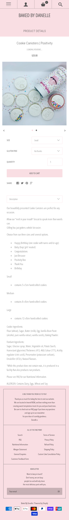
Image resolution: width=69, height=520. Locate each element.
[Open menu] (8, 4)
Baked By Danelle (34, 15)
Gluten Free (12, 150)
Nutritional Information (20, 444)
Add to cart (34, 173)
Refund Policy (49, 444)
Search (20, 434)
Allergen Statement (20, 449)
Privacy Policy (49, 439)
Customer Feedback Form (20, 458)
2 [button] (36, 130)
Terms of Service (49, 434)
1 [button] (32, 130)
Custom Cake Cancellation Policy (49, 454)
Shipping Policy (49, 449)
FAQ (20, 439)
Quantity (11, 161)
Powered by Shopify (41, 503)
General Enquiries (20, 454)
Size (8, 140)
